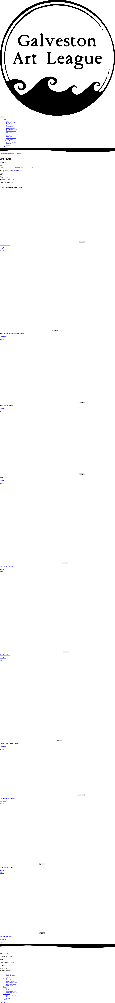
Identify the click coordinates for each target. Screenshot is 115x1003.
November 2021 (13, 153)
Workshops (9, 136)
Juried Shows (9, 132)
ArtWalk (8, 135)
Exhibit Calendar (10, 128)
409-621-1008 (18, 167)
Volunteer (8, 143)
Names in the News (11, 138)
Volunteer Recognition (11, 139)
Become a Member (11, 142)
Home (4, 119)
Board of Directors (10, 122)
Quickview (81, 241)
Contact (5, 146)
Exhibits (5, 125)
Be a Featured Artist (11, 131)
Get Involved (6, 140)
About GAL (9, 121)
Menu (2, 116)
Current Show (9, 126)
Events (4, 133)
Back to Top (3, 1002)
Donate (8, 145)
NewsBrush (9, 124)
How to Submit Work (11, 129)
